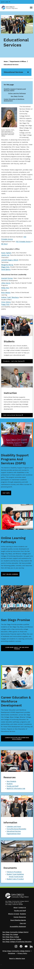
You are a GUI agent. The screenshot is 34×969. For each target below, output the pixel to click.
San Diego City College (10, 934)
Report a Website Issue (17, 958)
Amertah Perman (7, 278)
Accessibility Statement (18, 926)
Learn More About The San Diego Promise (17, 648)
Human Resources (20, 917)
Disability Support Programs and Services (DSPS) (15, 89)
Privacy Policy (22, 953)
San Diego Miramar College (12, 939)
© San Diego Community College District (16, 951)
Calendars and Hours (14, 826)
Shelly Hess (5, 288)
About (16, 907)
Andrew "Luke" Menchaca (10, 297)
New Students (11, 781)
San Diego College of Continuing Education (17, 941)
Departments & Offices (18, 61)
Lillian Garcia (5, 283)
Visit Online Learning (10, 574)
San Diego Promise (17, 96)
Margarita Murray (7, 264)
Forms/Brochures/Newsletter (16, 829)
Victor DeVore (6, 302)
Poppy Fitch (5, 304)
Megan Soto (5, 267)
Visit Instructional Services (12, 415)
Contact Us (22, 907)
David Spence (6, 269)
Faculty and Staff (12, 786)
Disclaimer (11, 953)
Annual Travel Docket (16, 876)
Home (6, 61)
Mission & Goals (13, 914)
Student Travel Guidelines (15, 874)
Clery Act (23, 923)
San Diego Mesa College (11, 937)
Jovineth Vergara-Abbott (9, 260)
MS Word (4, 244)
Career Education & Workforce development (14, 99)
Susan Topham (6, 253)
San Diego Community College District (15, 932)
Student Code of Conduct (15, 879)
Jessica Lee (5, 255)
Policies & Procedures (14, 872)
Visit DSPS (6, 493)
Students (10, 783)
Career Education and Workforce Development (17, 738)
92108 (21, 904)
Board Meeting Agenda (18, 920)
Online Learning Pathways (17, 93)
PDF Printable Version (23, 241)
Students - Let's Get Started (13, 361)
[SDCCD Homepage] (9, 7)
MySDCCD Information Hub (16, 788)
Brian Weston (5, 292)
